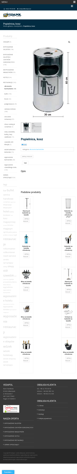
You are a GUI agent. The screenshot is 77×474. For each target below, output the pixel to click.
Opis (25, 163)
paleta (10, 232)
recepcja (10, 235)
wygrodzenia (8, 287)
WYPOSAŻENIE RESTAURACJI (13, 440)
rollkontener (9, 252)
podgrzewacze (9, 104)
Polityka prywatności (45, 418)
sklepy (11, 266)
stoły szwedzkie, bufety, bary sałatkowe (9, 134)
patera (15, 232)
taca (4, 285)
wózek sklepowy (9, 359)
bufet (6, 94)
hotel (6, 211)
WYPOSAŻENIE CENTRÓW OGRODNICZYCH (18, 427)
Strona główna (8, 26)
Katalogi (41, 414)
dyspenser (13, 202)
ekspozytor (7, 208)
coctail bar (6, 202)
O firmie (41, 406)
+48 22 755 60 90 (10, 9)
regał (15, 235)
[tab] (25, 163)
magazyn (8, 228)
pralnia (5, 235)
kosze (6, 99)
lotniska (10, 225)
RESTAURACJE (7, 82)
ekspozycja (7, 205)
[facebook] (72, 6)
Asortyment (18, 26)
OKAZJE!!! (6, 42)
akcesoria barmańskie (37, 149)
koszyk (5, 225)
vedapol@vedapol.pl (25, 9)
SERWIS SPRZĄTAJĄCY (11, 445)
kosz (12, 215)
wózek (7, 346)
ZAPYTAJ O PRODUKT (27, 156)
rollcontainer (9, 248)
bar (5, 190)
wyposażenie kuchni (8, 304)
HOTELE (6, 77)
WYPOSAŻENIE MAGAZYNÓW (14, 432)
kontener (6, 215)
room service (9, 255)
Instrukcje (41, 410)
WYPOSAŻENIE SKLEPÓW (12, 423)
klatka (11, 212)
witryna (8, 285)
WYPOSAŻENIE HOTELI (12, 436)
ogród (5, 232)
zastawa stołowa (10, 109)
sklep (5, 267)
